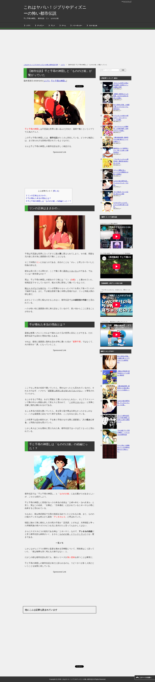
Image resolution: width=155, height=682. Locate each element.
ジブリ (28, 25)
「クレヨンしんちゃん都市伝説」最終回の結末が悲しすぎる (120, 161)
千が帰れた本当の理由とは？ (38, 198)
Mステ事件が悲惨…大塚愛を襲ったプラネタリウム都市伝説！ (121, 107)
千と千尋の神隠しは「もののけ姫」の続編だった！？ (48, 201)
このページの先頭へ (145, 677)
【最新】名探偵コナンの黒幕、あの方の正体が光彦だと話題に (120, 96)
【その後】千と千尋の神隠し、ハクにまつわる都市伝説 (123, 432)
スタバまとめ (93, 25)
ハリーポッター (77, 25)
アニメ (53, 25)
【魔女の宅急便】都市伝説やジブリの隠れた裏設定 (123, 373)
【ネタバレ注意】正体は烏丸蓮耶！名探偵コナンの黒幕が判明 (120, 85)
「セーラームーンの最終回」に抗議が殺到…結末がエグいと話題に (120, 128)
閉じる (56, 191)
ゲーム (64, 25)
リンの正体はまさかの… (36, 195)
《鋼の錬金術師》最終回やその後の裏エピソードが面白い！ (120, 139)
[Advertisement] (77, 45)
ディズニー (40, 25)
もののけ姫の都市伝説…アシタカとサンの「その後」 (120, 183)
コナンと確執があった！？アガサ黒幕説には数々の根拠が (120, 172)
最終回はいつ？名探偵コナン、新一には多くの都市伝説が (120, 150)
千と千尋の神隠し (58, 81)
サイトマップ (127, 1)
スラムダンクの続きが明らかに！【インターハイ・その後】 (120, 118)
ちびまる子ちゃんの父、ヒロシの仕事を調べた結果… (120, 205)
